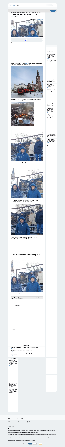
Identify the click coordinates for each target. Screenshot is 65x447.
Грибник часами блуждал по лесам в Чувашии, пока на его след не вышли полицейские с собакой (25, 348)
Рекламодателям (38, 4)
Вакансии (36, 7)
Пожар (16, 16)
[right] (56, 8)
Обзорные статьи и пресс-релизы (12, 423)
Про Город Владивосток (17, 418)
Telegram (9, 421)
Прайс (18, 423)
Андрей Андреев (40, 19)
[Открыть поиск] (54, 5)
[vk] (12, 329)
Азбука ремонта (12, 7)
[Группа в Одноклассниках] (43, 418)
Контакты (28, 421)
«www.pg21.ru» (13, 425)
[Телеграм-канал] (35, 39)
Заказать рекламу (51, 7)
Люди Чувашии (25, 4)
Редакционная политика (11, 422)
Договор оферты (29, 422)
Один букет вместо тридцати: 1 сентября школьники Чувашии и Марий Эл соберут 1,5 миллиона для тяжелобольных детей (25, 354)
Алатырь (13, 16)
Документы (25, 7)
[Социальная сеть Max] (27, 41)
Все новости (19, 4)
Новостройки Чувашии (43, 7)
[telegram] (15, 329)
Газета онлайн (31, 4)
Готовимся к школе (18, 7)
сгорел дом (27, 63)
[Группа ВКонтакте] (19, 39)
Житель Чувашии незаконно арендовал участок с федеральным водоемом (21, 351)
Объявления (19, 422)
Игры (18, 5)
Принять (53, 10)
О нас (18, 421)
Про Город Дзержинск (10, 418)
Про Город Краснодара (23, 418)
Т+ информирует (31, 7)
